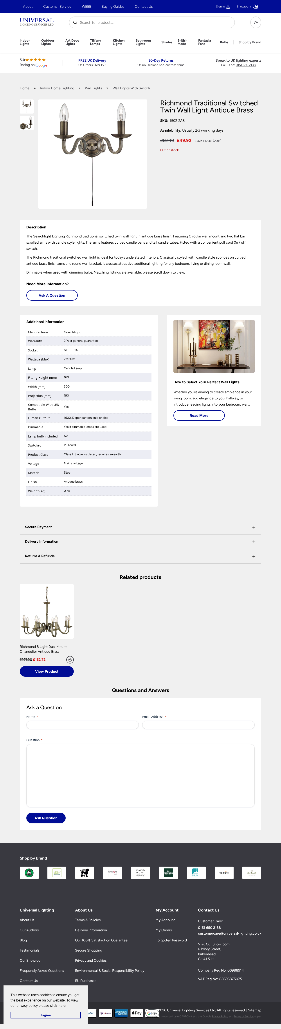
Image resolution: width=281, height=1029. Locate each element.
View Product (46, 671)
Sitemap (254, 1010)
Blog (23, 940)
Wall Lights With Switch (131, 88)
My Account (165, 920)
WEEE (86, 6)
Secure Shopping (88, 950)
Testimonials (29, 950)
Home (24, 88)
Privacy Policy (220, 1016)
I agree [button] (46, 1015)
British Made (182, 42)
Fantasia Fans (204, 42)
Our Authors (29, 930)
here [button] (62, 1005)
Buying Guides (113, 6)
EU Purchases (85, 981)
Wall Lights (93, 88)
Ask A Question (52, 295)
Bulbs (224, 42)
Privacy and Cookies (90, 960)
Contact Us (144, 6)
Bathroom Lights (143, 42)
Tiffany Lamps (95, 42)
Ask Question (46, 818)
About (28, 6)
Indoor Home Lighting (57, 88)
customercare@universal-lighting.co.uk (229, 933)
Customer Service (57, 6)
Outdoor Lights (47, 42)
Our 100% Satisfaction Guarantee (101, 940)
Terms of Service (244, 1016)
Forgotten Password (171, 940)
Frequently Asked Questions (42, 970)
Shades (166, 42)
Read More (199, 415)
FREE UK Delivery (92, 60)
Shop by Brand (250, 42)
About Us (27, 920)
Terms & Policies (88, 920)
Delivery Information (91, 930)
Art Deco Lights (72, 42)
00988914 (235, 970)
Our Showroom (31, 960)
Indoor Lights (25, 42)
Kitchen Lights (119, 42)
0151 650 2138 (246, 65)
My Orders (164, 930)
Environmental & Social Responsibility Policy (109, 970)
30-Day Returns (160, 60)
